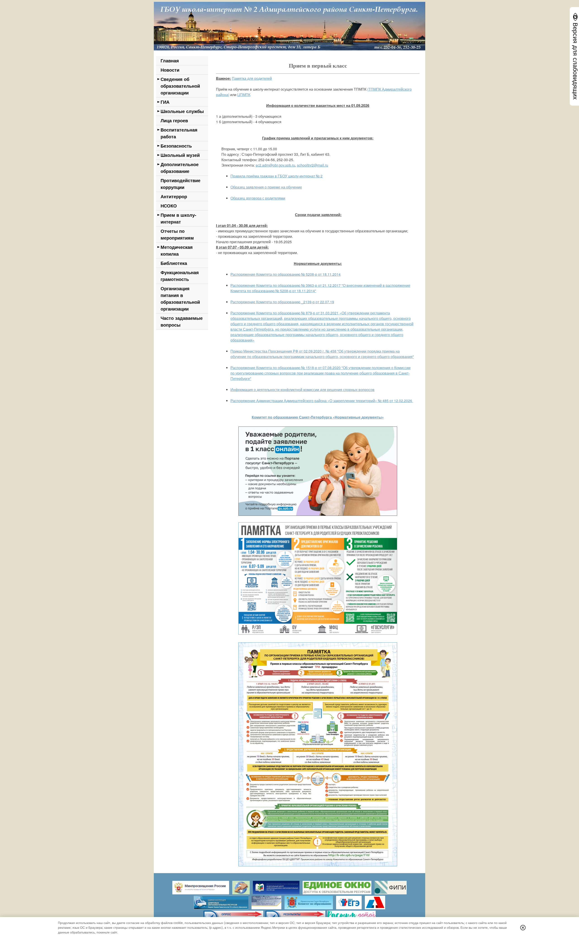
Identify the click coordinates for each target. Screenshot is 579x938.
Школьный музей (180, 155)
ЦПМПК (243, 94)
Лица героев (174, 120)
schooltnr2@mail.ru (312, 165)
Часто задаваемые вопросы (182, 321)
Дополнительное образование (180, 167)
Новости (170, 69)
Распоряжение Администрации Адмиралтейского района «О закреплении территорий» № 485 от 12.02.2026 (321, 400)
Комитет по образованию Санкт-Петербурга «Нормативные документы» (318, 417)
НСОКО (169, 205)
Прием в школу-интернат (178, 218)
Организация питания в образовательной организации (180, 298)
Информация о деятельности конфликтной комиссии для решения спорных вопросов (302, 389)
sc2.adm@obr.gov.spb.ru (275, 165)
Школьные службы (182, 111)
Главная (170, 60)
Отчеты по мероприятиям (177, 234)
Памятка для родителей (252, 78)
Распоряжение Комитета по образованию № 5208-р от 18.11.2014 (285, 274)
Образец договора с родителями (257, 198)
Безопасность (176, 145)
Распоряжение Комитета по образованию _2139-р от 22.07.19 (282, 301)
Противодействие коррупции (180, 183)
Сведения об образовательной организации (180, 86)
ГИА (165, 102)
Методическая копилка (177, 250)
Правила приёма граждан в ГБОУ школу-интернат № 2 (276, 176)
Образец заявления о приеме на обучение (266, 187)
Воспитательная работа (179, 133)
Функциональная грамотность (180, 275)
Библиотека (174, 263)
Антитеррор (174, 196)
